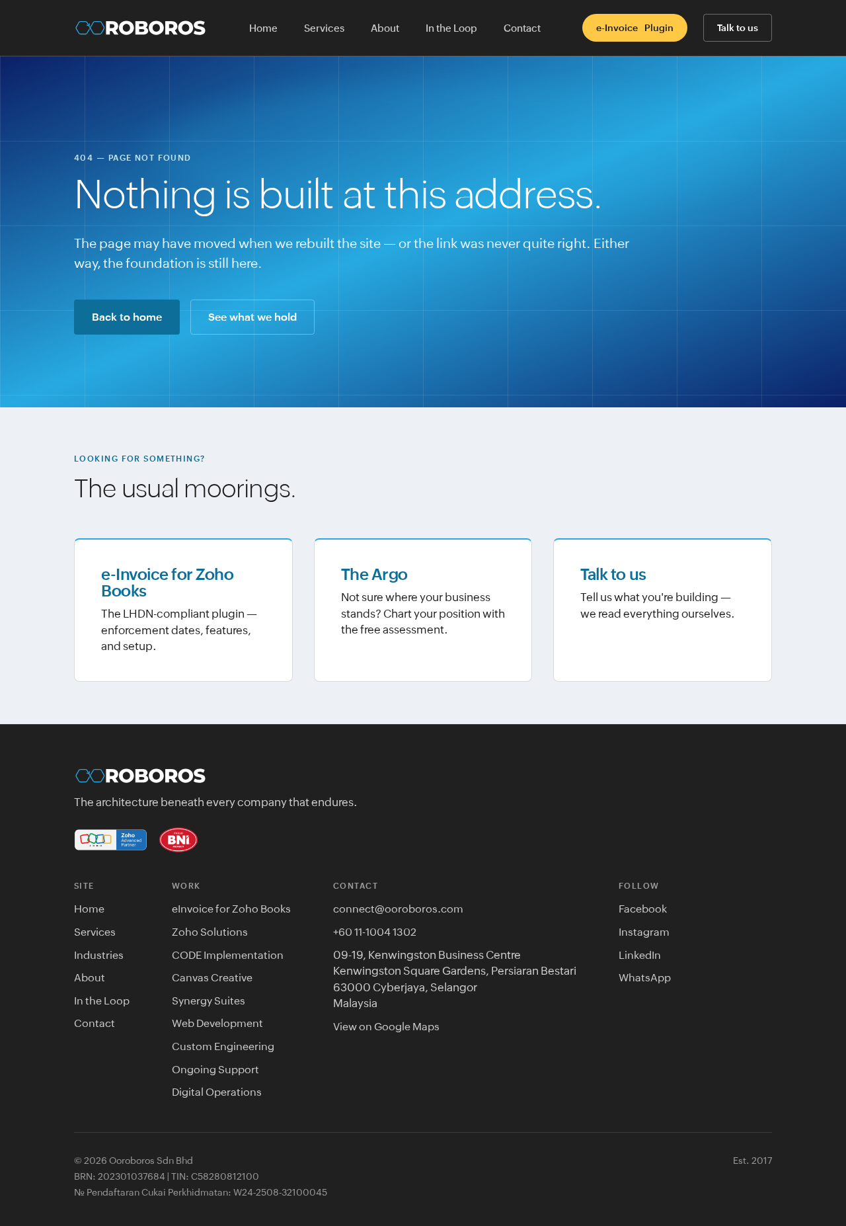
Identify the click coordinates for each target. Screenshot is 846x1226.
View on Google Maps (386, 1026)
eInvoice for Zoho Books (231, 909)
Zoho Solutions (210, 932)
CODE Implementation (228, 955)
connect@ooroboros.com (398, 909)
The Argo (374, 574)
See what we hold (252, 317)
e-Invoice (634, 27)
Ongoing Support (215, 1069)
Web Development (217, 1023)
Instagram (644, 932)
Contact (522, 28)
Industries (99, 955)
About (385, 28)
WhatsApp (645, 977)
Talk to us (737, 27)
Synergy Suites (208, 1000)
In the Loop (451, 28)
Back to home (127, 317)
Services (324, 28)
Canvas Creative (212, 977)
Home (263, 28)
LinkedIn (640, 955)
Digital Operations (217, 1092)
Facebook (643, 909)
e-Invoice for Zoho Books (167, 582)
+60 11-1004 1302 (374, 932)
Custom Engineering (223, 1046)
